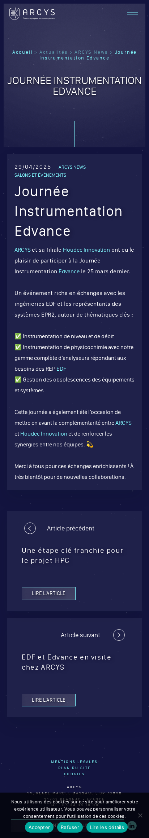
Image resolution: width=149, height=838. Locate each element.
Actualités (53, 52)
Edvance (69, 271)
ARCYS (23, 249)
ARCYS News (91, 52)
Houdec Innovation (86, 249)
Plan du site (74, 768)
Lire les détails (107, 827)
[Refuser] (140, 815)
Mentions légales (74, 761)
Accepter (39, 827)
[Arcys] (32, 13)
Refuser (70, 827)
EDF (61, 368)
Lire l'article (48, 593)
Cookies (74, 774)
